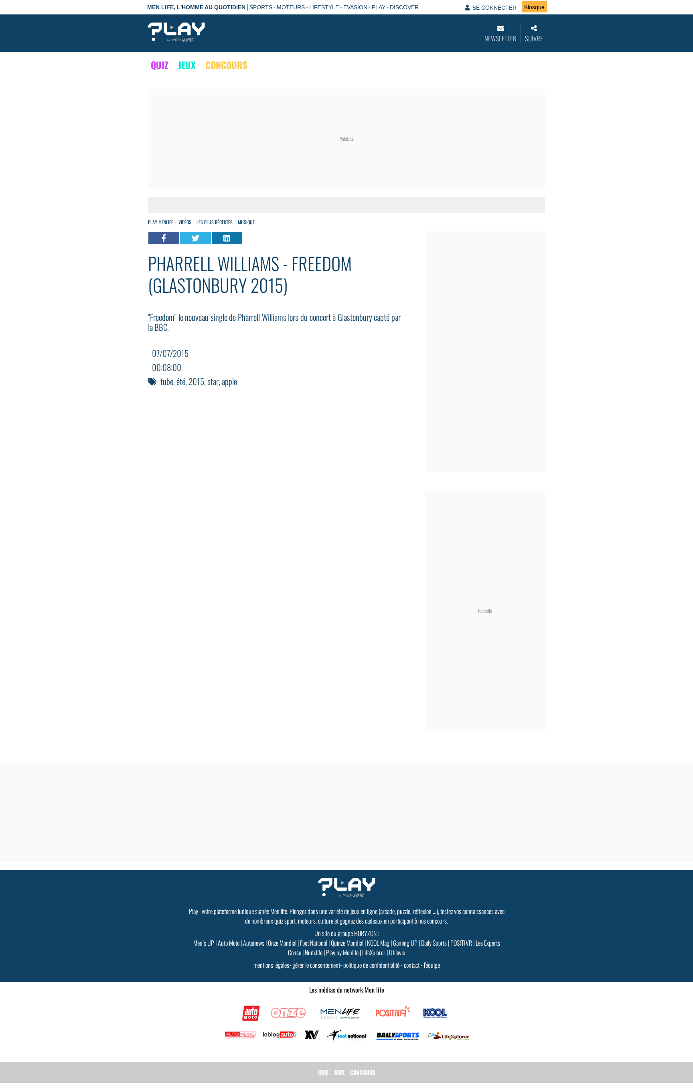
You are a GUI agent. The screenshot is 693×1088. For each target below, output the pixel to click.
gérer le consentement (316, 965)
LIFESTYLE (324, 7)
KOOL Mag (378, 943)
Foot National (313, 943)
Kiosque (534, 7)
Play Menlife (160, 222)
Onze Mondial (282, 943)
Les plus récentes (215, 222)
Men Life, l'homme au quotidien (196, 7)
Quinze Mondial (347, 943)
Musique (246, 222)
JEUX (187, 65)
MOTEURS (291, 7)
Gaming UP (405, 943)
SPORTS (260, 7)
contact (411, 965)
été (180, 381)
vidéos (184, 222)
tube (166, 381)
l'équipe (432, 965)
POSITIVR (461, 943)
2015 (196, 381)
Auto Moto (228, 943)
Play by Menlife (342, 952)
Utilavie (397, 952)
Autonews (253, 943)
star (213, 381)
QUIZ (159, 65)
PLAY (378, 7)
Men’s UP (203, 943)
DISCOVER (404, 7)
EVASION (355, 7)
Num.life (313, 952)
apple (229, 381)
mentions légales (271, 965)
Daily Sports (434, 943)
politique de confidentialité (371, 965)
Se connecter (494, 7)
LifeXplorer (373, 952)
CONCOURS (226, 65)
